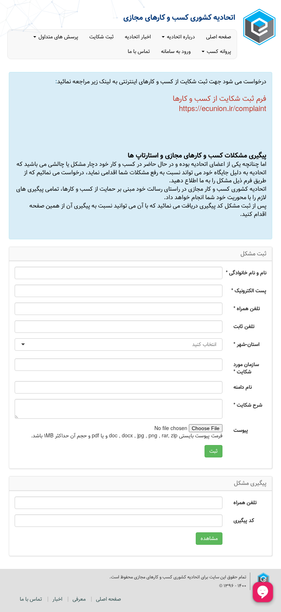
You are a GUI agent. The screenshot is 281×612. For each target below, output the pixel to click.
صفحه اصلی (218, 37)
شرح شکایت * (247, 405)
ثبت (213, 451)
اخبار (57, 599)
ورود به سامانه (176, 51)
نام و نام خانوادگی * (247, 273)
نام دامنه (242, 387)
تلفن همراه (245, 502)
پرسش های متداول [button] (57, 37)
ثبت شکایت (101, 37)
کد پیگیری (243, 520)
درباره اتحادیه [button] (180, 37)
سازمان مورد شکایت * (246, 368)
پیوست (240, 430)
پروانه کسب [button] (218, 51)
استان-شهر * (246, 344)
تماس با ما (139, 51)
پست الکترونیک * (248, 290)
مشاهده (209, 538)
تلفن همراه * (246, 308)
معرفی (79, 599)
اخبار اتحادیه (138, 37)
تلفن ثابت (244, 326)
